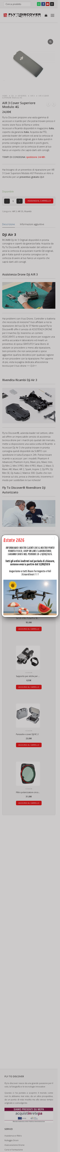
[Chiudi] (52, 538)
